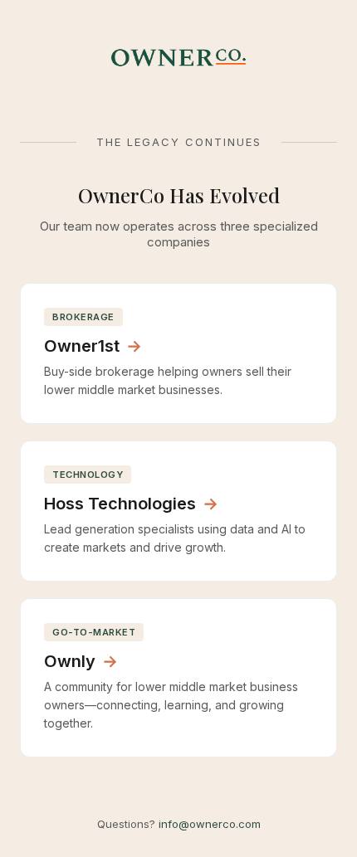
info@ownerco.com (210, 823)
